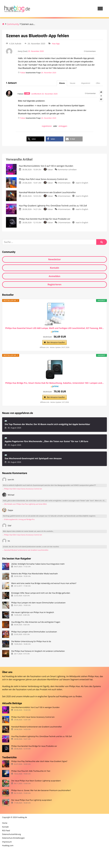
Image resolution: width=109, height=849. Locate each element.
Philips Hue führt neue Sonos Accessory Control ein (32, 717)
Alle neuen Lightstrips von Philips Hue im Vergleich (32, 612)
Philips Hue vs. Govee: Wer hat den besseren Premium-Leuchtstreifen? (41, 790)
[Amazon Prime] (54, 332)
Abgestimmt (85, 83)
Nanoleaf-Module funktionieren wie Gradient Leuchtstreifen (36, 727)
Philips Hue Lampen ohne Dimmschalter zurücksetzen (34, 632)
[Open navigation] (100, 8)
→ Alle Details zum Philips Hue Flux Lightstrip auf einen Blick (24, 504)
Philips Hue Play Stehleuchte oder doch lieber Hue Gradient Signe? (39, 761)
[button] (35, 138)
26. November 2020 (48, 73)
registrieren (47, 126)
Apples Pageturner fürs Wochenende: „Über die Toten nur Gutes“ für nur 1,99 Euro (46, 441)
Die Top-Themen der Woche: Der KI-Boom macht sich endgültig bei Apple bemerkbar (47, 424)
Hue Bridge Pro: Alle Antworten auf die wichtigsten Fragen (35, 622)
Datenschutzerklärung (11, 834)
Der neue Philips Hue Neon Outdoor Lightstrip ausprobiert (36, 781)
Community (13, 24)
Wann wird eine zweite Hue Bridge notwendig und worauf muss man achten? (43, 583)
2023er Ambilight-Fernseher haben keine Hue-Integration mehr (38, 564)
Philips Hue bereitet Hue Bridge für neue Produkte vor (34, 746)
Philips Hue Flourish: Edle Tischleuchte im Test (30, 771)
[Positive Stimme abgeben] (101, 92)
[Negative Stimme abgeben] (101, 100)
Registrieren (54, 284)
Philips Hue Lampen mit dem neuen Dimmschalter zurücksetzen (38, 603)
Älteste (62, 83)
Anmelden (54, 276)
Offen (98, 83)
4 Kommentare (64, 182)
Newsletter (54, 259)
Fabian (50, 169)
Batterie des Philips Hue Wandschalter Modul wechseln (34, 574)
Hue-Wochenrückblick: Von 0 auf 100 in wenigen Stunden (35, 707)
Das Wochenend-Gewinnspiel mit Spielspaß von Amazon (33, 458)
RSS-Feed (6, 830)
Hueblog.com (66, 696)
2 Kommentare (64, 222)
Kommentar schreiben (67, 169)
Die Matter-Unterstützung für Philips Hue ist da (31, 641)
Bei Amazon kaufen (56, 342)
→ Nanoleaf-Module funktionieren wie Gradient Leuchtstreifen (25, 550)
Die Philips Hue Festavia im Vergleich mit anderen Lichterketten (38, 651)
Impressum (7, 841)
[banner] (16, 9)
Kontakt (54, 267)
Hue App (56, 43)
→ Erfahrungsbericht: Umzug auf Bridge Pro (18, 519)
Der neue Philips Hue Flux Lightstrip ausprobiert (31, 800)
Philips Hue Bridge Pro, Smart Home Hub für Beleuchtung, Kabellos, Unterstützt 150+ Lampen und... (54, 383)
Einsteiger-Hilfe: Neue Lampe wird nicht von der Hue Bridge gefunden (40, 593)
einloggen (63, 126)
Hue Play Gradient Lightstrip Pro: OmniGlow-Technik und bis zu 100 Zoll (41, 736)
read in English (82, 182)
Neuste (72, 83)
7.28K (27, 93)
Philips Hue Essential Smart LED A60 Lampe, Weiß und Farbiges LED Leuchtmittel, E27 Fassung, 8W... (54, 328)
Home (4, 823)
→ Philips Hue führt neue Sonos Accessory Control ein (22, 489)
